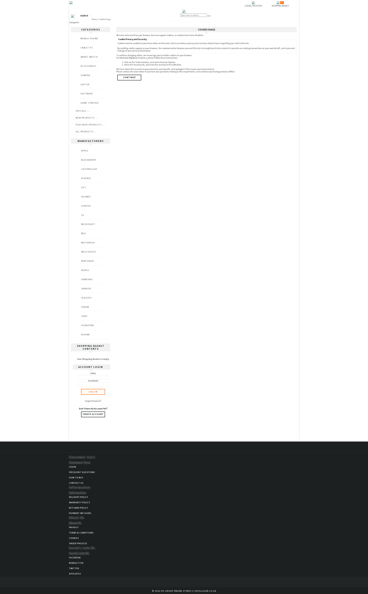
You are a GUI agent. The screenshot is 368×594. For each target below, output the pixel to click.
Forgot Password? (93, 401)
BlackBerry (88, 160)
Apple (85, 151)
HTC (83, 187)
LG (82, 215)
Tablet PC (86, 48)
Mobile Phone (89, 38)
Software (86, 93)
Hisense (86, 178)
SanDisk (86, 288)
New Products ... (87, 118)
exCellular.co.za (205, 591)
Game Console (89, 103)
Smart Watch (89, 57)
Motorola (88, 242)
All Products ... (86, 131)
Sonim (85, 307)
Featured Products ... (90, 125)
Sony (84, 316)
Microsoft (88, 224)
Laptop (85, 84)
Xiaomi (85, 334)
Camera (85, 75)
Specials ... (83, 111)
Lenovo (86, 206)
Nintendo (87, 261)
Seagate (86, 298)
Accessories (88, 66)
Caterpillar (89, 169)
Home (94, 19)
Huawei (86, 197)
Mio (83, 233)
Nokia (85, 270)
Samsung (87, 279)
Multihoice (88, 252)
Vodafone (87, 325)
